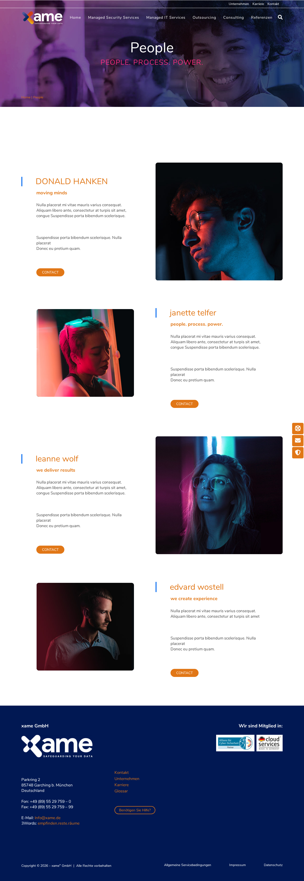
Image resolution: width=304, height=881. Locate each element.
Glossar (121, 791)
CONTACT (50, 272)
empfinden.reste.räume (59, 823)
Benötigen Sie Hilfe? (135, 810)
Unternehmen (239, 4)
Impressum (237, 865)
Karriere (258, 4)
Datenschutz (273, 865)
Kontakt (273, 4)
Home (25, 97)
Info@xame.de (48, 818)
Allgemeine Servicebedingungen (187, 865)
